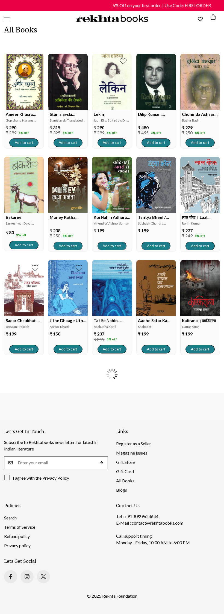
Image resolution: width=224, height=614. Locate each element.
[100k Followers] (27, 576)
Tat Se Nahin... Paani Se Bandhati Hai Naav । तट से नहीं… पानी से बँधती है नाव (111, 320)
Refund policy (17, 536)
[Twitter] (43, 576)
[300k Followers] (10, 576)
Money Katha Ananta (62, 217)
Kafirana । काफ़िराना (199, 320)
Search (10, 517)
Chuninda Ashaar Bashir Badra (198, 114)
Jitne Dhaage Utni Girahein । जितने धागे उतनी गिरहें (68, 320)
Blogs (121, 489)
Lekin (99, 114)
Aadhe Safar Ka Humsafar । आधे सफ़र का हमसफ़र (152, 320)
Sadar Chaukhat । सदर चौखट (22, 320)
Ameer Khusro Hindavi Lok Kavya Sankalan (23, 114)
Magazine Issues (131, 452)
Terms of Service (19, 527)
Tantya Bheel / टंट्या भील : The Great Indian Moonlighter (152, 217)
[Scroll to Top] (213, 584)
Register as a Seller (133, 443)
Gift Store (125, 462)
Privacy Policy (55, 477)
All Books (125, 480)
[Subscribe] (101, 462)
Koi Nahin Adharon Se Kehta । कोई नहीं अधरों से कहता (111, 217)
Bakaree (14, 217)
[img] (24, 82)
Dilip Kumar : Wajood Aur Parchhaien (150, 114)
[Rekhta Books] (112, 19)
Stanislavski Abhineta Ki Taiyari (68, 114)
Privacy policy (17, 545)
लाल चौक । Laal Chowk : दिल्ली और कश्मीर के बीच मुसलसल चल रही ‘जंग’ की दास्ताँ (198, 217)
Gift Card (125, 471)
